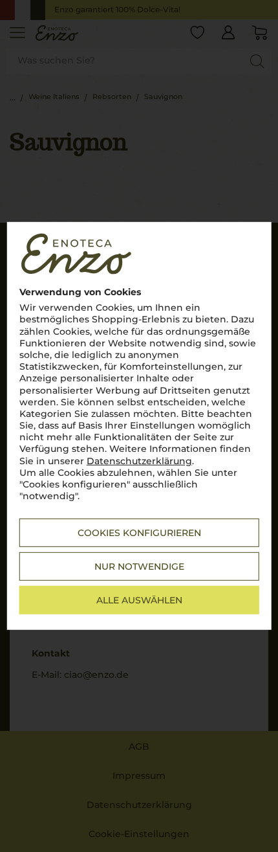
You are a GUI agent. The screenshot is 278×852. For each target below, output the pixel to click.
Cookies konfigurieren (139, 533)
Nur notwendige (139, 566)
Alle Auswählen (139, 600)
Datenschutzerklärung (139, 460)
